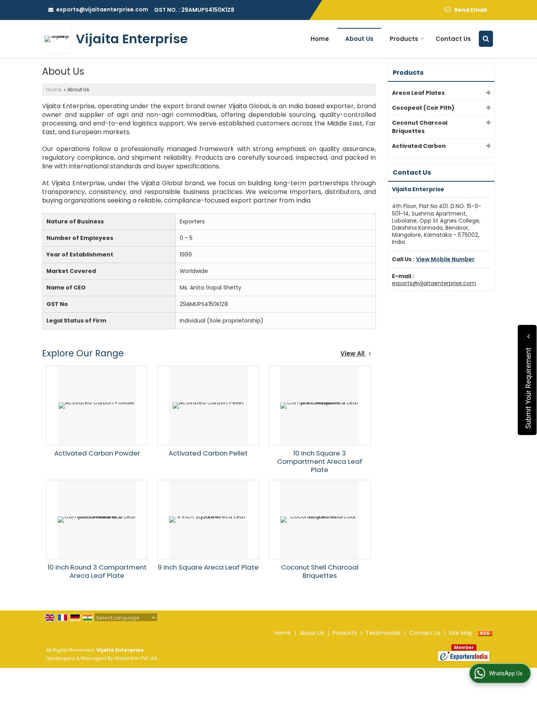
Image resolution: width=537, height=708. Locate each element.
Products (404, 39)
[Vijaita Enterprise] (59, 39)
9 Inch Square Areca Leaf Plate (208, 567)
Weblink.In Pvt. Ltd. (136, 658)
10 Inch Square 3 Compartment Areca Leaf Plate (319, 461)
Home (320, 39)
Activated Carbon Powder (97, 453)
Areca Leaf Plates (418, 93)
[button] (445, 259)
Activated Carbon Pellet (208, 453)
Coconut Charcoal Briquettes (419, 127)
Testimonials (383, 633)
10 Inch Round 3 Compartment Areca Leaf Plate (97, 571)
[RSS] (485, 633)
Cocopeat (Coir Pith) (423, 108)
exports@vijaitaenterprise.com (102, 9)
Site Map (461, 633)
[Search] (486, 39)
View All (353, 353)
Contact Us (453, 39)
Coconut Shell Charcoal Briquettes (320, 571)
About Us (359, 39)
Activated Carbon (419, 146)
